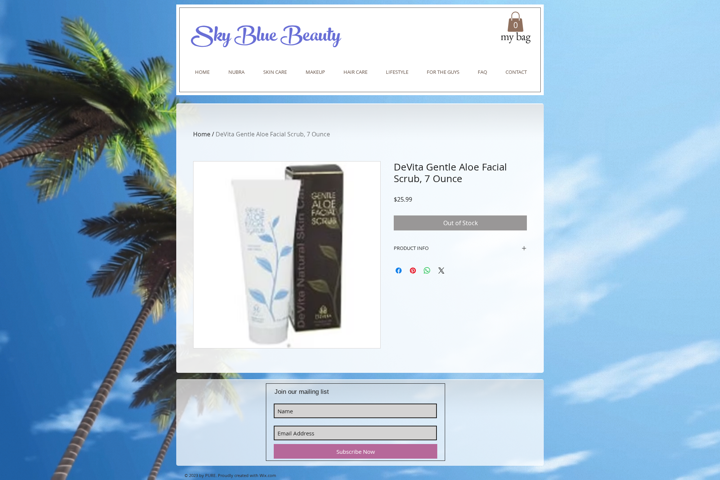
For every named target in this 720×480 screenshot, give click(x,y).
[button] (515, 22)
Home (201, 134)
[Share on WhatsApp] (427, 270)
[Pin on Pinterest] (412, 270)
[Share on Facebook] (398, 270)
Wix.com (268, 475)
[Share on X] (441, 270)
